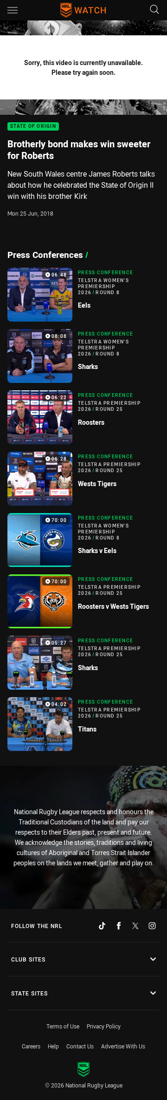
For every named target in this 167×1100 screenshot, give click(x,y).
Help (53, 1046)
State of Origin (33, 127)
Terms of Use (62, 1026)
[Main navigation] (12, 10)
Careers (31, 1046)
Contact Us (80, 1046)
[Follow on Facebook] (118, 925)
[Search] (154, 10)
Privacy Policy (104, 1026)
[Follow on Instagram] (152, 925)
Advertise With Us (123, 1046)
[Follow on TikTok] (102, 925)
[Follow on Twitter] (135, 925)
